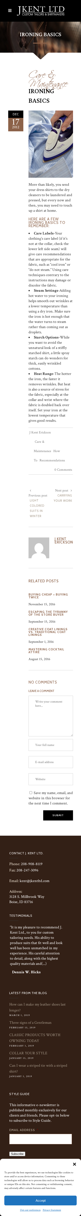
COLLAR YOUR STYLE (28, 1053)
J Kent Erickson (40, 432)
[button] (74, 1164)
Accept (41, 1200)
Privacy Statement (52, 1210)
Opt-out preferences (30, 1210)
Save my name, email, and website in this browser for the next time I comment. (51, 798)
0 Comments (63, 469)
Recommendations (52, 460)
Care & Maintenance (48, 77)
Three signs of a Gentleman (30, 1022)
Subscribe (17, 1154)
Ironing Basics (41, 96)
